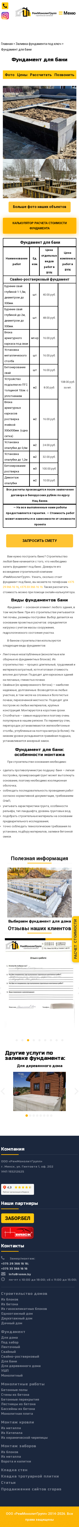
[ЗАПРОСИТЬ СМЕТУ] (39, 536)
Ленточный (10, 1347)
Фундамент (13, 1332)
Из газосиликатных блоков (24, 1309)
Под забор (9, 1342)
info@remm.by (20, 1274)
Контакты (12, 1246)
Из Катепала (11, 1433)
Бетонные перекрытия (20, 1399)
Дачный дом (11, 1323)
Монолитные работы (23, 1384)
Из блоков (9, 1299)
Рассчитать (41, 75)
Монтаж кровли (17, 1422)
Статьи (8, 1483)
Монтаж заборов (18, 1446)
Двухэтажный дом (16, 1318)
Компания (13, 1149)
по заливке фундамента (34, 1055)
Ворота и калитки (16, 1461)
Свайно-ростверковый (20, 1356)
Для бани (9, 1361)
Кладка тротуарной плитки (30, 1476)
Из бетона (9, 1304)
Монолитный (12, 1375)
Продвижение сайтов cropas (31, 1489)
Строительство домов (24, 1294)
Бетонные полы (14, 1390)
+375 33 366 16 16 (31, 587)
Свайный (8, 1352)
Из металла (11, 1428)
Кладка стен (14, 1470)
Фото (9, 75)
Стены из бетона (15, 1395)
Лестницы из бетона (18, 1404)
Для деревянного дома (39, 1066)
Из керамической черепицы (24, 1438)
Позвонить (64, 75)
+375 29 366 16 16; (15, 1263)
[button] (17, 1040)
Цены (22, 75)
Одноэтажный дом (17, 1314)
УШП (5, 1371)
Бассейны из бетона (18, 1409)
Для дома (9, 1338)
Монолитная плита (17, 1414)
